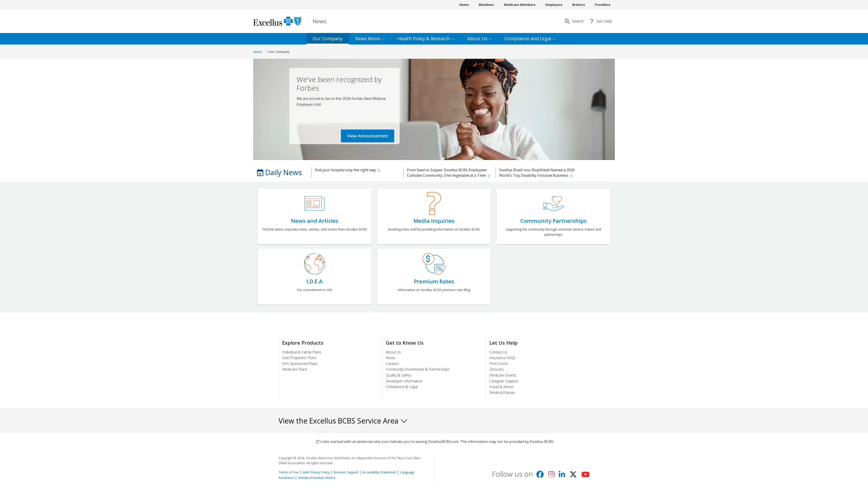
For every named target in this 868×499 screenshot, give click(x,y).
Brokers (578, 4)
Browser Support (346, 472)
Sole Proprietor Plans (299, 357)
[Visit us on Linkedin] (562, 475)
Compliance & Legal (402, 386)
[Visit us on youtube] (585, 475)
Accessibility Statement (379, 472)
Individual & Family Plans (301, 352)
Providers (602, 4)
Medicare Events (502, 375)
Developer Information (404, 381)
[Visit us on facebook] (540, 475)
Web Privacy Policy (316, 472)
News (257, 51)
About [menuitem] (477, 38)
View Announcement (367, 136)
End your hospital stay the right (346, 169)
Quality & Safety (398, 375)
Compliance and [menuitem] (528, 38)
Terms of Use (288, 472)
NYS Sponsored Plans (300, 363)
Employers (553, 4)
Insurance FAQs (502, 357)
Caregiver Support (503, 381)
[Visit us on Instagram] (551, 475)
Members (486, 4)
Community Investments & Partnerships (417, 369)
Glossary (496, 369)
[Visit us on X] (573, 475)
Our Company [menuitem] (327, 38)
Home (464, 4)
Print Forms (498, 363)
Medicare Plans (294, 369)
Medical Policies (502, 392)
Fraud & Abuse (501, 386)
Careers (392, 363)
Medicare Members (519, 4)
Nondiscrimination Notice (316, 477)
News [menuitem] (367, 38)
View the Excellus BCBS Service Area (339, 421)
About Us (393, 352)
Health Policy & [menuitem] (424, 38)
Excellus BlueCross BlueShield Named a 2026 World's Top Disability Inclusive (537, 172)
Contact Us (498, 352)
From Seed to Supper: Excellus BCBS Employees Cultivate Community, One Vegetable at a (447, 172)
